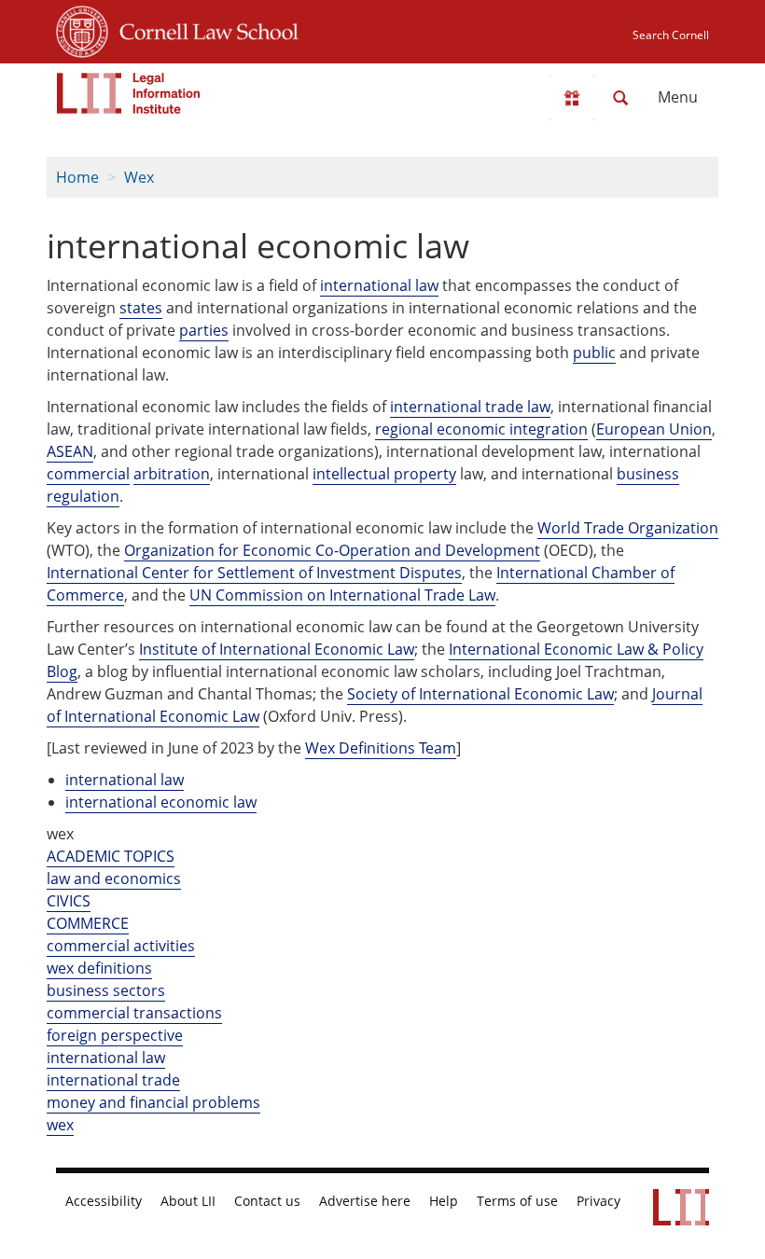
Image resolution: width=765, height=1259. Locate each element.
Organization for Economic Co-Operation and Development (332, 550)
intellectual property (384, 473)
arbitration (171, 473)
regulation (83, 496)
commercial (88, 473)
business (648, 473)
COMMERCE (88, 923)
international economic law (161, 802)
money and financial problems (153, 1102)
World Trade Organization (627, 528)
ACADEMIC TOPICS (110, 856)
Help (443, 1201)
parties (204, 330)
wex (60, 1124)
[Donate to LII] (571, 98)
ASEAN (70, 451)
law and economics (114, 878)
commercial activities (121, 945)
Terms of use (517, 1201)
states (140, 307)
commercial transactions (134, 1013)
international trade (113, 1080)
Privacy (598, 1201)
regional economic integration (481, 429)
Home (77, 177)
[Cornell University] (82, 29)
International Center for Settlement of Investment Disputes (254, 572)
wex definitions (99, 968)
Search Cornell (671, 35)
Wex (139, 177)
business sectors (106, 990)
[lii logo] (129, 93)
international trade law (470, 406)
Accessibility (103, 1201)
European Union (654, 429)
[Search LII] (620, 98)
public (594, 352)
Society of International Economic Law (480, 694)
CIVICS (68, 901)
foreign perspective (115, 1035)
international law (379, 285)
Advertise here (364, 1201)
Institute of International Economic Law (276, 649)
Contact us (267, 1201)
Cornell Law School (203, 29)
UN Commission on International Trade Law (342, 595)
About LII (188, 1201)
